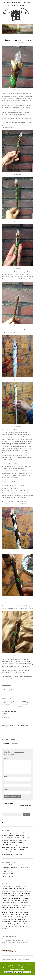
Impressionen (22, 840)
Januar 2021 (5, 891)
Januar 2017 (5, 912)
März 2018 (25, 900)
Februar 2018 (5, 902)
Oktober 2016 (5, 914)
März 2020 (20, 891)
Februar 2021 (20, 888)
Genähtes (16, 837)
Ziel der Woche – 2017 (8, 854)
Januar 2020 (28, 891)
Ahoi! (4, 2)
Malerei (22, 844)
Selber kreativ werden (12, 849)
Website (6, 789)
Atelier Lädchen (20, 835)
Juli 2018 (4, 900)
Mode (27, 844)
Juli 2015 (23, 924)
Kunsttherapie (26, 2)
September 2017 (26, 905)
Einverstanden (8, 972)
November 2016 (24, 912)
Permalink (4, 727)
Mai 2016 (17, 917)
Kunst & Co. (5, 842)
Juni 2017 (19, 907)
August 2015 (16, 924)
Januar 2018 (14, 902)
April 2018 (17, 900)
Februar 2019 (19, 895)
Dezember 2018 (6, 898)
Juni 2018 (10, 900)
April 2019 (11, 895)
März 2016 (4, 919)
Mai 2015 (11, 926)
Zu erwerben (19, 854)
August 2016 (25, 914)
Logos (16, 844)
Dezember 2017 (23, 902)
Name (6, 776)
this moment (5, 852)
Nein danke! (18, 972)
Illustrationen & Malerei (9, 5)
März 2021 (12, 888)
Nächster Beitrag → (26, 805)
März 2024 (11, 886)
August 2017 (5, 907)
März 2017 (12, 909)
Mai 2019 (4, 895)
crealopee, (5, 664)
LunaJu (12, 666)
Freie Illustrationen (7, 837)
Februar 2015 (5, 928)
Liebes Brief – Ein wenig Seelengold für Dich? (15, 865)
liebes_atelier (10, 679)
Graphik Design (25, 837)
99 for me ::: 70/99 (8, 871)
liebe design (10, 2)
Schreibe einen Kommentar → (10, 743)
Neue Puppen (5, 847)
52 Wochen (22, 833)
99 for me (4, 835)
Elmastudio (5, 961)
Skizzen (22, 849)
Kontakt (22, 5)
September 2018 (16, 898)
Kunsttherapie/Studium (16, 842)
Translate (14, 952)
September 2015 (6, 924)
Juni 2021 (18, 886)
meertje (7, 666)
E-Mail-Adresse (8, 783)
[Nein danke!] (33, 968)
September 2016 (15, 914)
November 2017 (6, 905)
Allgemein (10, 725)
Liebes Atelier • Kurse (7, 844)
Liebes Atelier (17, 2)
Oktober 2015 (26, 921)
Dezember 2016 (14, 912)
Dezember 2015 (6, 921)
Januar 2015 (14, 928)
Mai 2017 (25, 907)
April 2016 (24, 917)
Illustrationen (13, 840)
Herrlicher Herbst (23, 666)
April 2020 (12, 891)
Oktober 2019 (16, 893)
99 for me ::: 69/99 (8, 873)
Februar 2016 (12, 919)
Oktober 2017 (16, 905)
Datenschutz (27, 972)
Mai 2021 (25, 886)
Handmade (19, 725)
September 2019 (25, 893)
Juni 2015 (4, 926)
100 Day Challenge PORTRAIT (10, 833)
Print (3, 849)
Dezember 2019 (6, 893)
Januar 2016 (21, 919)
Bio (18, 5)
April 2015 (18, 926)
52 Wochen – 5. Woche (8, 701)
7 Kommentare (26, 43)
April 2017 (4, 909)
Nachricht (7, 758)
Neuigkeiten (25, 725)
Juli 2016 (4, 917)
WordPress (16, 959)
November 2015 (16, 921)
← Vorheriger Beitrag (9, 803)
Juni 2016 (10, 917)
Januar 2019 (28, 895)
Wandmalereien (14, 852)
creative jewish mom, (16, 664)
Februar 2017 (20, 909)
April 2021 (4, 888)
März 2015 (25, 926)
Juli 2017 (12, 907)
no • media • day (23, 847)
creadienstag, (26, 661)
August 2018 (26, 898)
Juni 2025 (4, 886)
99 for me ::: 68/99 (8, 876)
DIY (15, 725)
